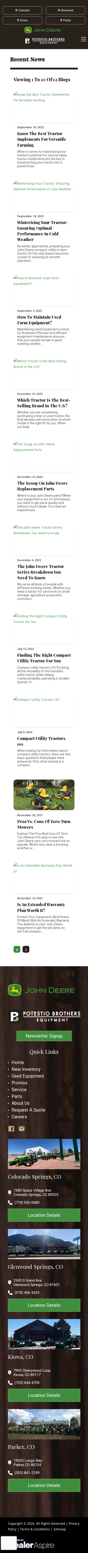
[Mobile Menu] (83, 39)
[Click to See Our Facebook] (11, 1128)
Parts (17, 1096)
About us (21, 1103)
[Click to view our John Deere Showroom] (44, 29)
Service (19, 1089)
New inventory (26, 1069)
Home (18, 1062)
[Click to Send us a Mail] (21, 1128)
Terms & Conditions (35, 1529)
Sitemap (59, 1529)
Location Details (44, 1215)
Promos (20, 1082)
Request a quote (28, 1110)
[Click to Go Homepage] (44, 990)
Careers (19, 1116)
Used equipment (28, 1076)
